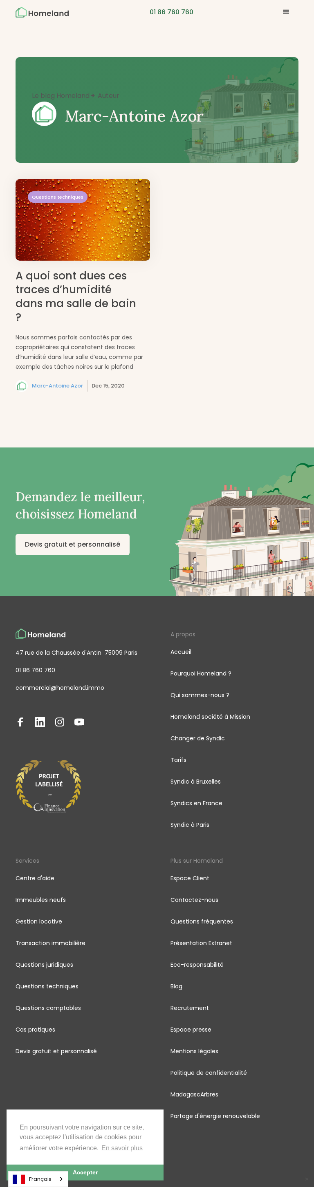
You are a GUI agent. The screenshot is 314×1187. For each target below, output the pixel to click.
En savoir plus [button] (122, 1148)
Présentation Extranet (201, 943)
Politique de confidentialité (208, 1073)
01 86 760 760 (35, 670)
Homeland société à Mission (210, 717)
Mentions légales (194, 1051)
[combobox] (38, 1179)
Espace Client (189, 878)
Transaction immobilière (50, 943)
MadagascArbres (194, 1094)
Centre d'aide (35, 878)
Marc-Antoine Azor (57, 386)
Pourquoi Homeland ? (200, 673)
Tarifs (178, 760)
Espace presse (190, 1029)
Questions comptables (48, 1008)
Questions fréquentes (201, 921)
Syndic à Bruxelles (195, 781)
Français (40, 1179)
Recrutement (189, 1008)
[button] (286, 12)
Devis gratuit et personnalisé (72, 544)
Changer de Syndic (197, 738)
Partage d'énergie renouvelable (215, 1116)
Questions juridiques (44, 965)
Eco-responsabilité (197, 965)
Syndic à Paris (189, 825)
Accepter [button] (85, 1172)
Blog (176, 986)
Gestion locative (39, 921)
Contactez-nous (194, 900)
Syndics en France (196, 803)
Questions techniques (47, 986)
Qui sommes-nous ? (199, 695)
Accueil (180, 652)
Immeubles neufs (41, 900)
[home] (42, 12)
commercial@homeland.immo (60, 688)
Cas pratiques (35, 1029)
